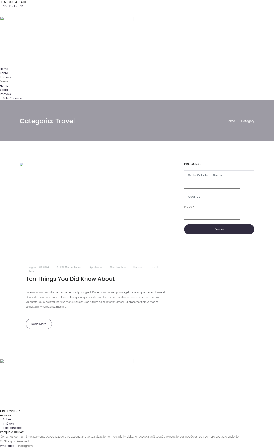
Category (247, 121)
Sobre (4, 73)
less (31, 271)
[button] (137, 81)
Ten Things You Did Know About (70, 279)
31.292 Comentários (69, 267)
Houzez (137, 267)
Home (4, 69)
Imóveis (5, 77)
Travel (154, 267)
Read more (38, 324)
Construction (118, 267)
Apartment (95, 267)
